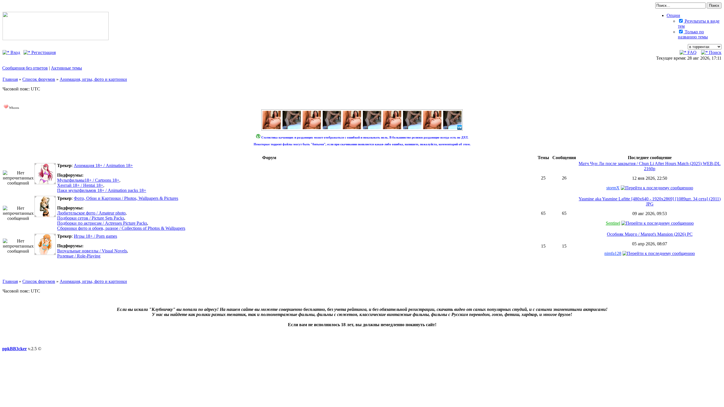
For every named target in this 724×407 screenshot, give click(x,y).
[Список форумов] (56, 38)
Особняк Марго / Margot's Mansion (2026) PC (650, 234)
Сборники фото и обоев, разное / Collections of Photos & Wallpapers (121, 228)
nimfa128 (612, 253)
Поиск (714, 52)
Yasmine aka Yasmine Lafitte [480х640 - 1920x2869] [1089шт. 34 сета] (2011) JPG (650, 201)
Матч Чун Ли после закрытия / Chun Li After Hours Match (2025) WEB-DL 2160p (650, 166)
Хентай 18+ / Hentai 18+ (80, 185)
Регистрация (43, 52)
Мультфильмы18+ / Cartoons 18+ (88, 180)
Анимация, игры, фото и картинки (93, 79)
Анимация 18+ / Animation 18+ (103, 165)
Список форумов (38, 79)
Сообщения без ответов (25, 68)
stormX (613, 187)
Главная (10, 79)
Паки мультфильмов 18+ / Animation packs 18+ (101, 190)
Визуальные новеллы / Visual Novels (92, 250)
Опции (673, 15)
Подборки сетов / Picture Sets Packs (90, 218)
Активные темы (66, 68)
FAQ (691, 52)
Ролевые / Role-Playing (78, 256)
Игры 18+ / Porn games (95, 236)
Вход (14, 52)
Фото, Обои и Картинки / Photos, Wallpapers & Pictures (126, 198)
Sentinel (613, 223)
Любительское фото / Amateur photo (91, 213)
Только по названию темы (693, 34)
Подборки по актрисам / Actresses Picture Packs (102, 223)
